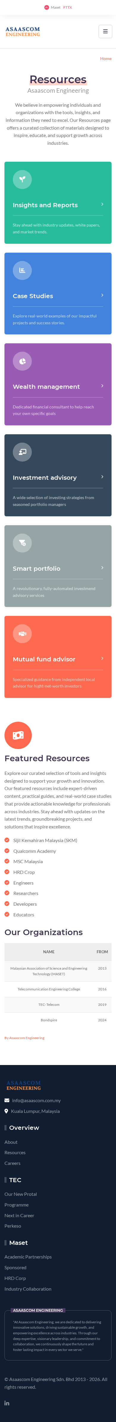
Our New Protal (20, 1194)
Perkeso (12, 1225)
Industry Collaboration (27, 1289)
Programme (16, 1204)
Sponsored (15, 1267)
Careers (12, 1163)
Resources (15, 1152)
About (11, 1142)
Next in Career (19, 1215)
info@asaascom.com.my (36, 1100)
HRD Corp (15, 1278)
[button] (105, 31)
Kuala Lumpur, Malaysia (35, 1111)
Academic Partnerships (28, 1256)
